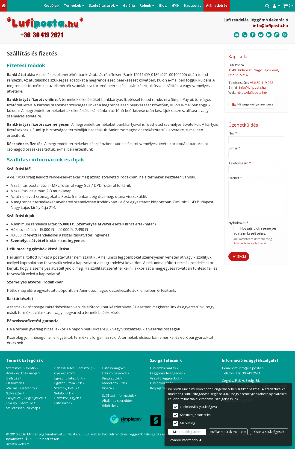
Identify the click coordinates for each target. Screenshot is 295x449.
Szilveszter (14, 393)
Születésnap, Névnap (22, 408)
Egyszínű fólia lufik (68, 383)
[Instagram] (276, 35)
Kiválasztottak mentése (228, 431)
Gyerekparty (63, 373)
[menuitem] (3, 6)
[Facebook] (252, 35)
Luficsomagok (113, 368)
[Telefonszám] (244, 35)
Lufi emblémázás (163, 368)
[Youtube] (260, 35)
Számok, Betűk (65, 388)
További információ (183, 440)
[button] (288, 6)
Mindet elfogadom (187, 431)
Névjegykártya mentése (254, 104)
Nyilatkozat (238, 223)
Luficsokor (62, 403)
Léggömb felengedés (166, 373)
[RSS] (284, 35)
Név (232, 133)
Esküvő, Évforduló (19, 403)
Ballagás (12, 378)
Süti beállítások (47, 439)
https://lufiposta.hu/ (252, 92)
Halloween (14, 383)
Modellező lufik (113, 383)
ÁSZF (29, 439)
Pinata (107, 388)
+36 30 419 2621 (262, 82)
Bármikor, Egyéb (66, 398)
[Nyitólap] (3, 6)
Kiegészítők (111, 378)
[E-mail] (236, 35)
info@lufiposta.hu (270, 25)
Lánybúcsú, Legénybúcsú (25, 398)
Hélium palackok (114, 373)
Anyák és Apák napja (22, 373)
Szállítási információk (118, 395)
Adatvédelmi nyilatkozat (249, 243)
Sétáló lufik (62, 393)
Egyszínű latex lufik (68, 378)
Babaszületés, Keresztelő (73, 368)
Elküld (241, 256)
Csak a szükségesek (269, 431)
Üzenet (235, 178)
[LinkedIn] (269, 35)
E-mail (234, 148)
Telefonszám (239, 163)
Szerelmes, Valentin (21, 368)
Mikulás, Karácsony (20, 388)
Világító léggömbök (165, 378)
